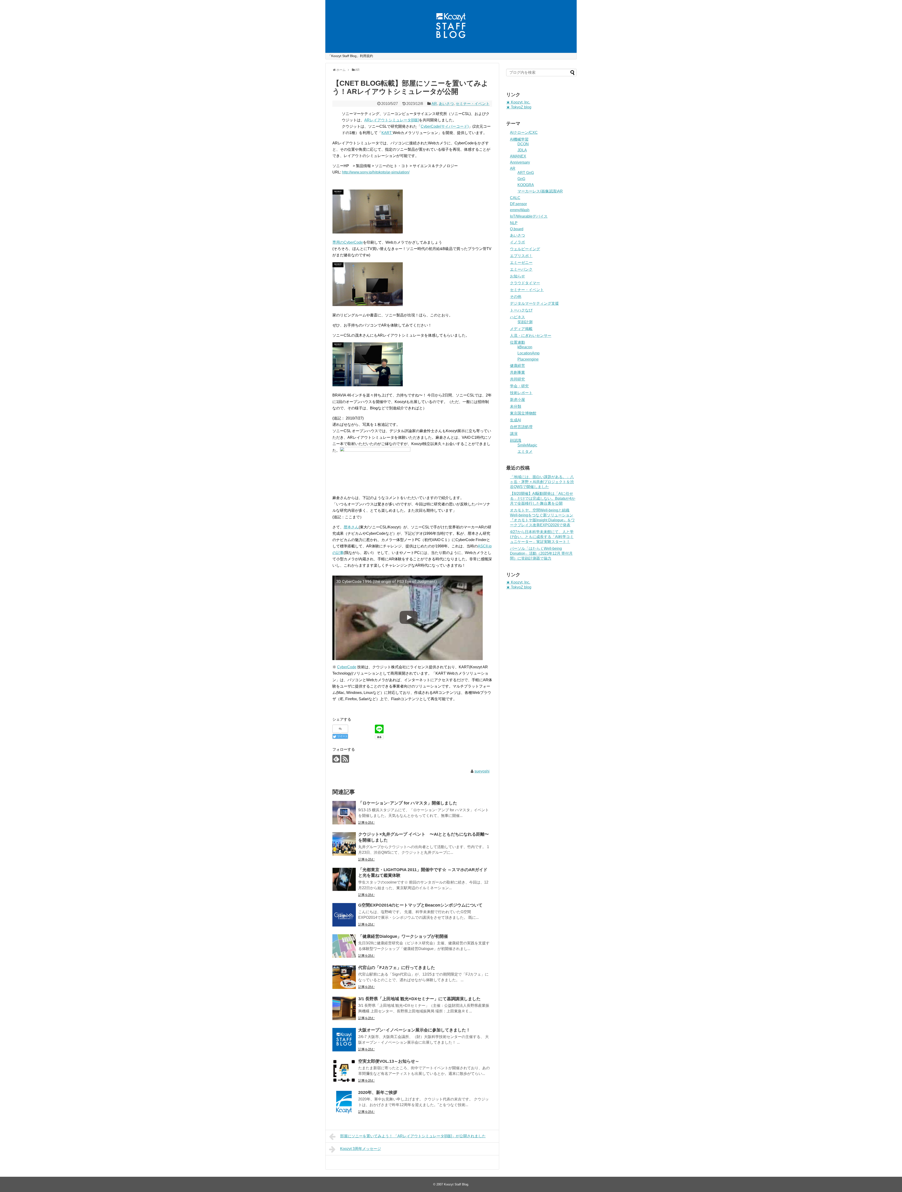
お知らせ (517, 276)
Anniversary (520, 162)
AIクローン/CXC (524, 133)
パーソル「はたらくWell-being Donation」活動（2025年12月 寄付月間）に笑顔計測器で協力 (541, 553)
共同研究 (517, 379)
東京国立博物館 (523, 413)
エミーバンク (521, 269)
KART (387, 133)
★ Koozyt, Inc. (518, 102)
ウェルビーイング (525, 249)
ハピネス (517, 317)
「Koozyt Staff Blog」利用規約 (350, 56)
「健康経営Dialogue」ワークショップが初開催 (403, 936)
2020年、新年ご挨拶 (377, 1092)
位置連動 (517, 342)
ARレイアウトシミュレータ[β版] (391, 120)
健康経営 (517, 366)
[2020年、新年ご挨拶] (344, 1102)
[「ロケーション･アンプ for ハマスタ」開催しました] (344, 812)
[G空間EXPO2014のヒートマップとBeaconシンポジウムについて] (344, 915)
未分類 (515, 406)
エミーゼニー (521, 263)
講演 (513, 434)
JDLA (522, 150)
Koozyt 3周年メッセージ (360, 1149)
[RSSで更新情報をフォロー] (345, 759)
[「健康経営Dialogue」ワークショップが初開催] (344, 946)
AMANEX (518, 156)
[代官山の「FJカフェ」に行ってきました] (344, 977)
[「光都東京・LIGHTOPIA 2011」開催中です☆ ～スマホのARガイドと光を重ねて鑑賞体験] (344, 879)
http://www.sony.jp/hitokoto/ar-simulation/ (375, 172)
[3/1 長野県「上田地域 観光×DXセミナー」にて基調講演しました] (344, 1008)
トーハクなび (521, 310)
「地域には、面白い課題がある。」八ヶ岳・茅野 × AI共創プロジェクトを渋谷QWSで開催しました (542, 482)
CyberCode (346, 667)
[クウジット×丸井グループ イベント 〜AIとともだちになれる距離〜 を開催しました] (344, 844)
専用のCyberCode (347, 242)
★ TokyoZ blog (518, 107)
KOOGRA (525, 185)
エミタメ (525, 452)
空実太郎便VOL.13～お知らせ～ (388, 1061)
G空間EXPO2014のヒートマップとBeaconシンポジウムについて (420, 905)
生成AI (515, 420)
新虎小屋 (517, 400)
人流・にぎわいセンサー (530, 336)
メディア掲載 (521, 329)
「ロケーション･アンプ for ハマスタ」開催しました (407, 803)
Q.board (516, 229)
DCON (523, 144)
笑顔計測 (525, 322)
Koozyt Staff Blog (456, 1184)
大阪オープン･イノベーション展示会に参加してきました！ (414, 1030)
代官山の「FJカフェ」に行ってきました (396, 967)
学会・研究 (519, 386)
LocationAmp (528, 353)
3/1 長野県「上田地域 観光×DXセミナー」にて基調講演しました (419, 998)
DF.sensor (518, 204)
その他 (515, 297)
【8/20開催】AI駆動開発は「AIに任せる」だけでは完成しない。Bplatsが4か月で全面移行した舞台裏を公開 (542, 498)
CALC (515, 198)
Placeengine (528, 359)
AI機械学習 (519, 139)
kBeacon (524, 347)
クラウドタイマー (525, 283)
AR (434, 104)
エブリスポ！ (521, 256)
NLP (513, 223)
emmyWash (519, 210)
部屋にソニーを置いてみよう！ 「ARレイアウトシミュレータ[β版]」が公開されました (413, 1136)
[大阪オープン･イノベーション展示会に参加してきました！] (344, 1039)
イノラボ (517, 242)
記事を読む (366, 822)
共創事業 (517, 372)
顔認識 (515, 440)
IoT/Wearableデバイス (529, 216)
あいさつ (446, 104)
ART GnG (525, 173)
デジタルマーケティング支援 (534, 303)
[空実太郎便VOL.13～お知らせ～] (344, 1071)
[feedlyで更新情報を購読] (336, 759)
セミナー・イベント (473, 104)
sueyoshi (482, 771)
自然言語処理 (521, 427)
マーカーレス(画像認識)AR (540, 191)
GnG (521, 179)
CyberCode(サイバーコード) (445, 126)
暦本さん (351, 527)
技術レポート (521, 393)
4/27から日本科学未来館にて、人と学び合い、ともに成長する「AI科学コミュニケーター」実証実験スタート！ (542, 537)
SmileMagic (527, 445)
